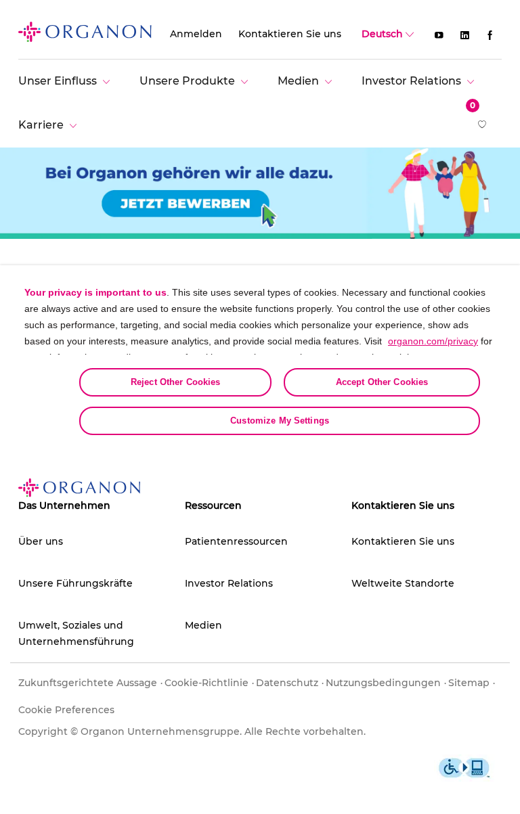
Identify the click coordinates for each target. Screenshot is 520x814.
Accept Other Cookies (382, 382)
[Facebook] (490, 34)
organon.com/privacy (433, 341)
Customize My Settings (279, 420)
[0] (483, 125)
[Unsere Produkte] (197, 80)
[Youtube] (438, 34)
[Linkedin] (464, 34)
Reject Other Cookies (176, 382)
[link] (85, 31)
